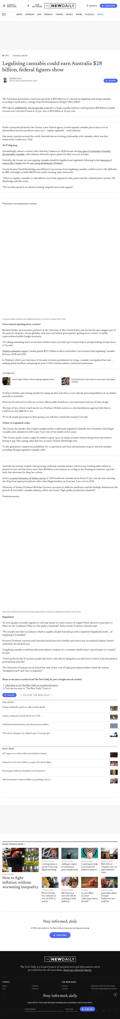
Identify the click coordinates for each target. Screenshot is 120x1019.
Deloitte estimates (11, 351)
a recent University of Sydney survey (28, 478)
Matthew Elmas (15, 78)
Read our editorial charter (77, 970)
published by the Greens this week (32, 108)
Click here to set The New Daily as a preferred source (31, 685)
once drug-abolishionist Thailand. (46, 163)
